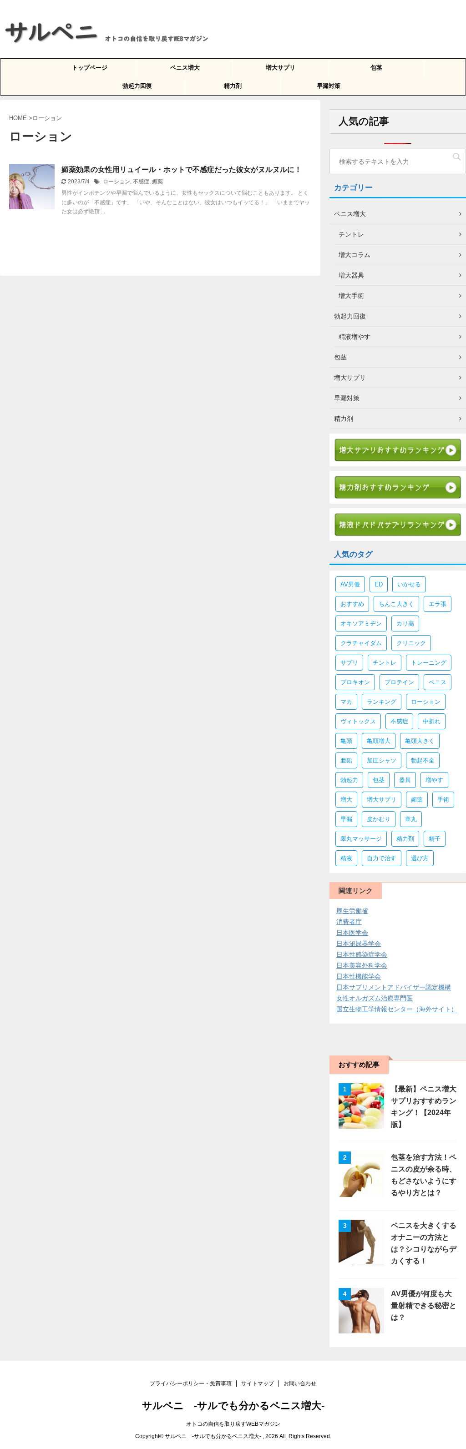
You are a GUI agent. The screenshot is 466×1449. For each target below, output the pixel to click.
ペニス (437, 682)
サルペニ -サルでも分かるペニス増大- (233, 1405)
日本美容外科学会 (361, 965)
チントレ (384, 662)
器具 (405, 780)
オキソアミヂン (361, 623)
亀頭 (346, 740)
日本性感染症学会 (361, 954)
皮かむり (378, 819)
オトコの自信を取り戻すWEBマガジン (233, 1424)
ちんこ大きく (396, 604)
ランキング (381, 701)
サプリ (349, 662)
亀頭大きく (420, 740)
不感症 (141, 181)
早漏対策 (328, 85)
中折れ (432, 721)
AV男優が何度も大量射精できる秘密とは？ (423, 1305)
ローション (116, 181)
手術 (443, 799)
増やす (434, 780)
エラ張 (437, 604)
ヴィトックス (358, 721)
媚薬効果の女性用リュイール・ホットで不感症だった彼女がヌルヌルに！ (181, 169)
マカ (346, 701)
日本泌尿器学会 (358, 943)
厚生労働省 (352, 910)
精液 (346, 858)
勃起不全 (423, 760)
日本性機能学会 (358, 976)
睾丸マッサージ (361, 838)
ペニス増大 (185, 67)
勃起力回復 (137, 85)
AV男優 (350, 584)
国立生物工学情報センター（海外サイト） (396, 1009)
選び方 (420, 858)
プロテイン (399, 682)
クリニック (411, 643)
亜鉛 (346, 760)
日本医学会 (352, 932)
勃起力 (349, 780)
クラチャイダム (361, 643)
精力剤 (233, 85)
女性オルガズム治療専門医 (374, 998)
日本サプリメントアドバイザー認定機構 (393, 987)
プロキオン (355, 682)
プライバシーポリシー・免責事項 (191, 1383)
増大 (346, 799)
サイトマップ (257, 1383)
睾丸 (411, 819)
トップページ (89, 67)
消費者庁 (349, 921)
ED (379, 584)
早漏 (346, 819)
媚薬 (157, 181)
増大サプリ (280, 67)
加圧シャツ (381, 760)
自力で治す (381, 858)
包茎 (376, 67)
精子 (435, 838)
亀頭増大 (378, 740)
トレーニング (428, 662)
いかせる (409, 584)
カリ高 (405, 623)
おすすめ (352, 604)
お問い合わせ (300, 1383)
